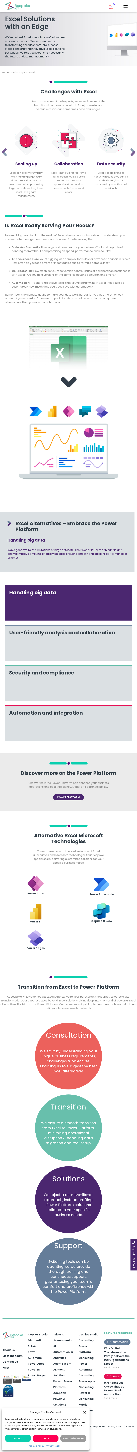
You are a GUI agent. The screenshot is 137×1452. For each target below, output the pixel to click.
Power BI (34, 1370)
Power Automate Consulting (86, 1369)
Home (5, 72)
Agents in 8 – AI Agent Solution (62, 1369)
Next (130, 147)
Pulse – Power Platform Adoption (62, 1387)
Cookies (130, 1426)
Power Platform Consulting (86, 1352)
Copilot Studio (38, 1334)
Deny (46, 1438)
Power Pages (37, 1375)
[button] (84, 1412)
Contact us (10, 1362)
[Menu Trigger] (125, 7)
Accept (18, 1438)
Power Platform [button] (68, 797)
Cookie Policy (36, 1445)
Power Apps (36, 1364)
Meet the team (13, 1356)
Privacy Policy (53, 1445)
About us (9, 1350)
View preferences (73, 1438)
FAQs (6, 1368)
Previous (1, 147)
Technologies (19, 72)
